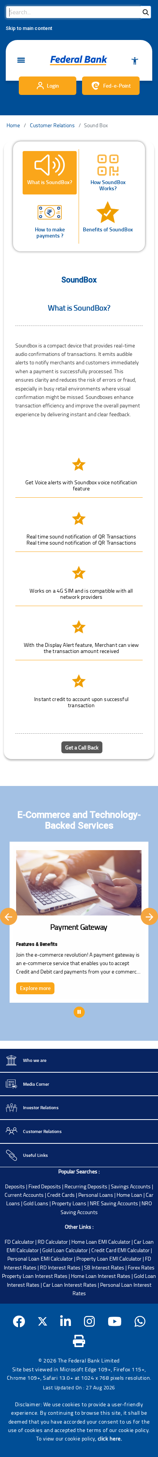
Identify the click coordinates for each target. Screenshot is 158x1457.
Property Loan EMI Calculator (109, 1258)
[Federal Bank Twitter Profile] (42, 1321)
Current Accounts (24, 1194)
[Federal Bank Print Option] (79, 1341)
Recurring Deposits (85, 1186)
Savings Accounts (131, 1186)
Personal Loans (95, 1194)
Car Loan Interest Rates (70, 1284)
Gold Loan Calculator (65, 1250)
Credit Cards (61, 1194)
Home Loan (129, 1194)
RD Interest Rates (60, 1267)
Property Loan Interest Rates (34, 1275)
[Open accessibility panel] (134, 60)
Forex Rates (141, 1267)
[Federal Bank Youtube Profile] (115, 1321)
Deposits (15, 1186)
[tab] (50, 172)
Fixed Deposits (44, 1186)
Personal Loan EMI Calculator (40, 1258)
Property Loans (69, 1203)
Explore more (35, 988)
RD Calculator (53, 1241)
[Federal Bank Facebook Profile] (19, 1321)
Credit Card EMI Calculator (120, 1250)
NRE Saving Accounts (114, 1203)
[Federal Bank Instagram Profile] (89, 1321)
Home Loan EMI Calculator (100, 1241)
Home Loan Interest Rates (100, 1275)
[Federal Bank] (78, 60)
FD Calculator (19, 1241)
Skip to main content (29, 28)
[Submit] (146, 12)
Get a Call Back (82, 747)
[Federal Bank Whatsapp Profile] (140, 1321)
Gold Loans (35, 1203)
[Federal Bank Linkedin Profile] (65, 1321)
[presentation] (8, 916)
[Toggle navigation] (21, 60)
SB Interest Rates (104, 1267)
